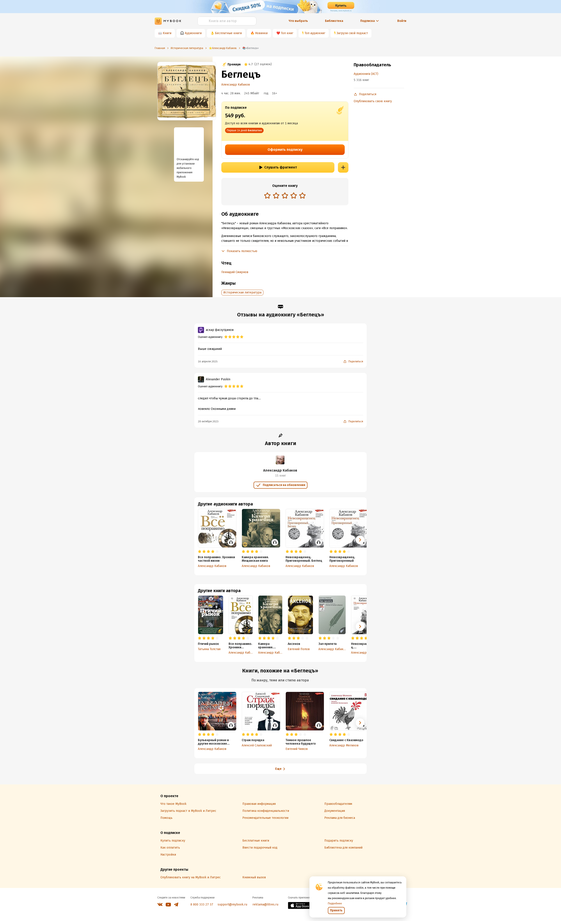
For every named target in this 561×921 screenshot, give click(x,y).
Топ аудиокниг (315, 33)
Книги (167, 33)
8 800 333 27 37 (201, 904)
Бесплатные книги (228, 33)
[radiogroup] (285, 196)
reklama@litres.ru (265, 904)
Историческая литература (242, 292)
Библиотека (334, 21)
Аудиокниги (193, 33)
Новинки (261, 33)
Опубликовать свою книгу (373, 101)
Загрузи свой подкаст (352, 33)
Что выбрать (298, 21)
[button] (360, 626)
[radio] (267, 195)
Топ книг (287, 33)
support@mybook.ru (232, 904)
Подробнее (335, 903)
